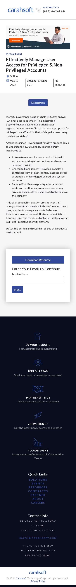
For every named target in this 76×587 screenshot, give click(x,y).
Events (38, 483)
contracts (38, 491)
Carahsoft (21, 578)
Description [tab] (38, 102)
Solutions (38, 479)
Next (17, 289)
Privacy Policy (38, 581)
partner (38, 495)
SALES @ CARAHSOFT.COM (38, 538)
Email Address (20, 274)
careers (38, 502)
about (38, 498)
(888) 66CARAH (54, 11)
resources (38, 487)
